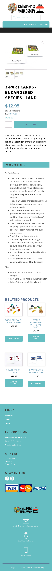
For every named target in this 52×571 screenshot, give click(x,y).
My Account (32, 24)
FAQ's (7, 423)
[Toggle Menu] (49, 30)
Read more (14, 339)
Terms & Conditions (13, 441)
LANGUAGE (12, 114)
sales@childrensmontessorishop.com (26, 526)
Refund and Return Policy (15, 437)
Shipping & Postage (13, 445)
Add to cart (30, 124)
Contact (8, 419)
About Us (9, 415)
